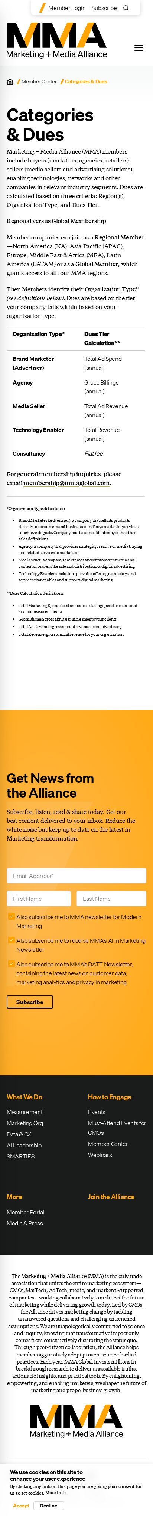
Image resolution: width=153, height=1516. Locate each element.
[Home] (10, 81)
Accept (21, 1505)
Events (96, 1112)
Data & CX (19, 1134)
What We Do (24, 1096)
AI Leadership (24, 1145)
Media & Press (25, 1223)
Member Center (39, 81)
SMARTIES (20, 1156)
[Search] (127, 7)
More (14, 1196)
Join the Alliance (111, 1196)
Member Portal (26, 1212)
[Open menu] (138, 47)
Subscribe (104, 8)
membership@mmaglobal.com (66, 483)
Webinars (100, 1155)
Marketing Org (25, 1123)
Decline (49, 1506)
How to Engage (109, 1096)
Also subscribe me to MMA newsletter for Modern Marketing (78, 921)
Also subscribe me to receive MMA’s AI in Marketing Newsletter (81, 945)
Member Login (66, 8)
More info (55, 1493)
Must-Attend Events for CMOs (117, 1127)
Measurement (24, 1112)
